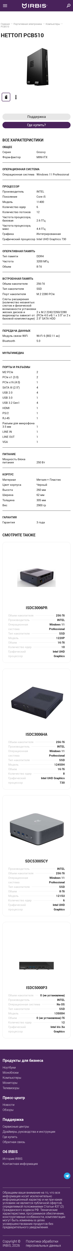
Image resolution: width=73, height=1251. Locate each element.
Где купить (10, 1137)
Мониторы (10, 1083)
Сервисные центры (16, 1126)
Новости (8, 1105)
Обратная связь (14, 1142)
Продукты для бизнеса (23, 1060)
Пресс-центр (14, 1097)
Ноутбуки (9, 1067)
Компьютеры (53, 23)
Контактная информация (20, 1164)
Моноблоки (11, 1072)
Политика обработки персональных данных (43, 1243)
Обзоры (8, 1110)
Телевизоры (11, 1088)
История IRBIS (12, 1159)
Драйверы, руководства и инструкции (29, 1132)
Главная (5, 23)
